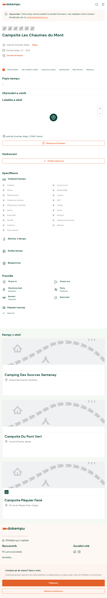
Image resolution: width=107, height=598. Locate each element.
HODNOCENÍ (64, 70)
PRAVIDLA (90, 70)
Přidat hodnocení (56, 161)
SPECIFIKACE (77, 70)
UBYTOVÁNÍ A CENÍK (30, 70)
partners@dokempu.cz (37, 17)
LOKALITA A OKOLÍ (48, 70)
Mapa (34, 45)
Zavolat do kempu (15, 55)
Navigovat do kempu (55, 143)
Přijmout (53, 582)
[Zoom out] (100, 113)
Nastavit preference (53, 591)
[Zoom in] (100, 108)
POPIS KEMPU (13, 70)
